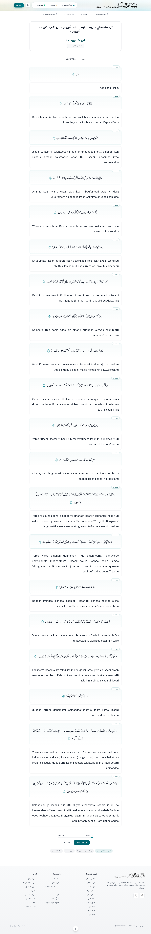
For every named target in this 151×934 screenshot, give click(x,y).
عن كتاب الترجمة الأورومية (84, 851)
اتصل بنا (18, 5)
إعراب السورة (69, 851)
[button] (85, 14)
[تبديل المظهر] (28, 5)
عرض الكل (67, 842)
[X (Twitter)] (135, 895)
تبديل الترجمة (75, 46)
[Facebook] (142, 895)
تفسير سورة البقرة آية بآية (103, 851)
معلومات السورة (56, 851)
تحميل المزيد (80, 842)
